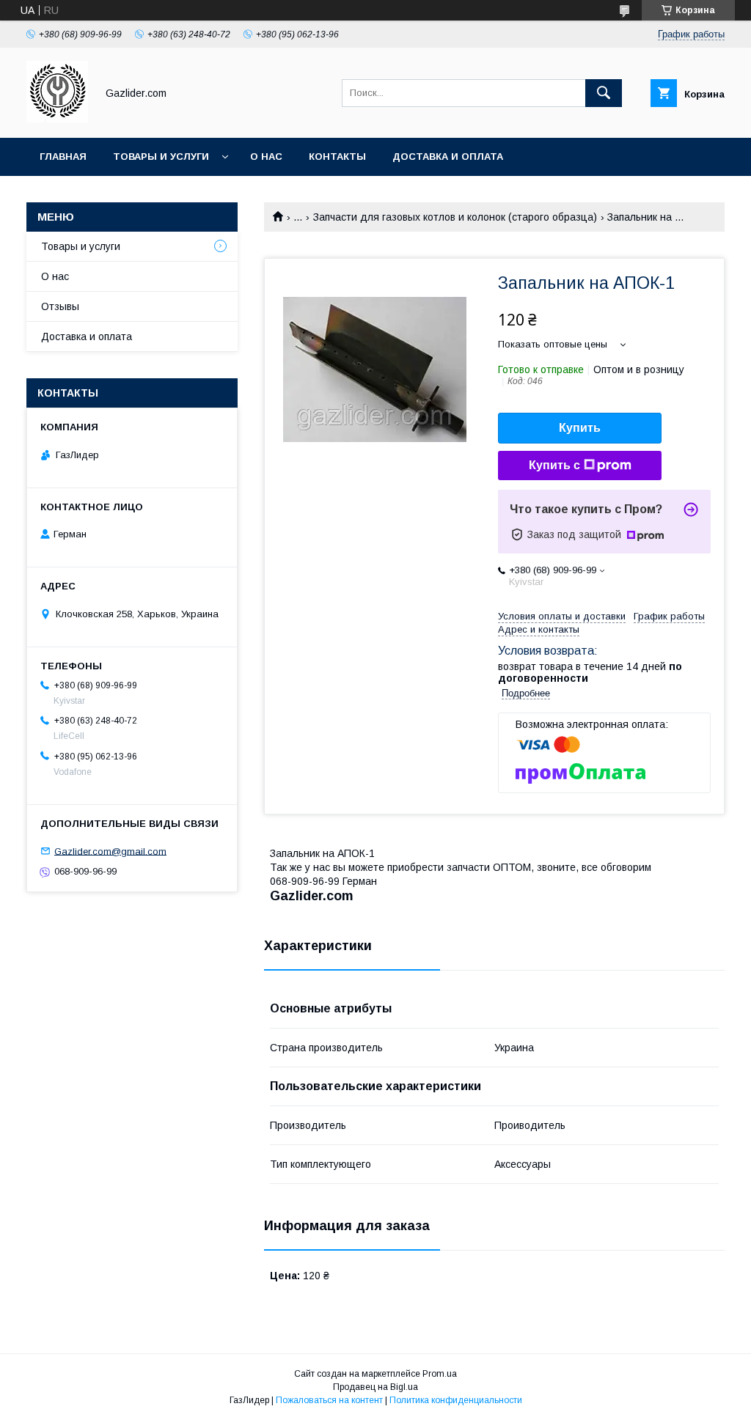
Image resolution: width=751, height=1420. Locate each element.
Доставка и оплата (447, 156)
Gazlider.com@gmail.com (110, 850)
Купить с (554, 465)
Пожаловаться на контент (329, 1400)
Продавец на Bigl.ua (375, 1387)
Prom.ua (439, 1374)
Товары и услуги (161, 156)
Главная (63, 156)
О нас (266, 156)
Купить (580, 428)
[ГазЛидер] (57, 119)
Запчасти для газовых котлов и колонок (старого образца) (455, 217)
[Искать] (603, 93)
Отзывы (60, 306)
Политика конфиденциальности (455, 1400)
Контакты (337, 156)
